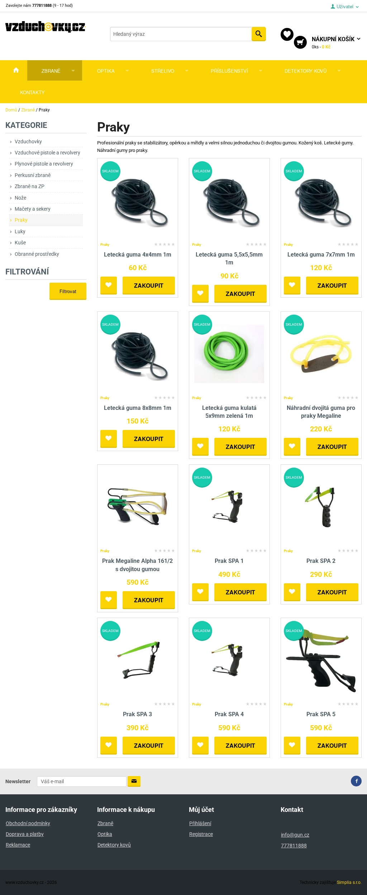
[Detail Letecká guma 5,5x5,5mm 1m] (229, 200)
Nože (20, 198)
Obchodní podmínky (28, 823)
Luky (20, 231)
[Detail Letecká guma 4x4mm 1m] (137, 200)
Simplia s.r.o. (349, 882)
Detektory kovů (306, 70)
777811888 (294, 845)
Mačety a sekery (33, 209)
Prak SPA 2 (320, 560)
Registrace (201, 834)
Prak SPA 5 (320, 714)
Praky (21, 220)
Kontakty (32, 92)
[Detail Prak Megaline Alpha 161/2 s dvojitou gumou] (137, 506)
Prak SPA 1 (229, 560)
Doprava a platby (25, 834)
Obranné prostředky (37, 254)
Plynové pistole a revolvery (44, 164)
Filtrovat (67, 291)
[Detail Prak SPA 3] (137, 659)
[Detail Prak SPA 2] (321, 506)
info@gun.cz (295, 835)
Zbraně (51, 70)
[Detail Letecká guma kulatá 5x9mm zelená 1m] (229, 353)
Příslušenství (229, 70)
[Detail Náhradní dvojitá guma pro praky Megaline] (321, 353)
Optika (106, 70)
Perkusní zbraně (33, 175)
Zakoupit (148, 285)
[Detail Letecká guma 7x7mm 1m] (321, 200)
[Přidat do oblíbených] (108, 286)
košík (334, 42)
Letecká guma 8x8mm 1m (137, 408)
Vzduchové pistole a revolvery (47, 152)
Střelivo (162, 70)
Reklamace (18, 845)
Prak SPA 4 (229, 714)
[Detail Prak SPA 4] (229, 659)
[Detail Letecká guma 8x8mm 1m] (137, 353)
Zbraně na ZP (29, 186)
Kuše (20, 242)
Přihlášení (200, 823)
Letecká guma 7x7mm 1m (321, 254)
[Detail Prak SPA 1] (229, 506)
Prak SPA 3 (137, 714)
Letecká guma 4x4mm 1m (137, 254)
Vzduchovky (28, 141)
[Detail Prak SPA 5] (321, 659)
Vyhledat (259, 34)
